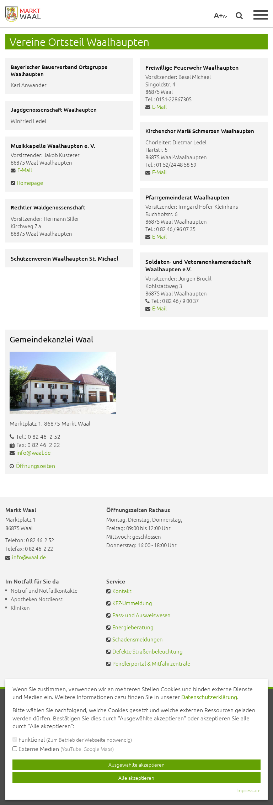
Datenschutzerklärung (209, 696)
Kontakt (122, 591)
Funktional (74, 739)
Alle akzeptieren (136, 777)
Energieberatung (133, 627)
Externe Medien (65, 748)
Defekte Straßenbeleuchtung (147, 651)
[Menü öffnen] (260, 15)
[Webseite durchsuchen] (239, 15)
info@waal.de (33, 452)
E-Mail (159, 106)
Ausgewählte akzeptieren (136, 764)
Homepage (30, 182)
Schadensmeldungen (137, 639)
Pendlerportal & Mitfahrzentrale (151, 663)
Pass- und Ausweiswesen (141, 615)
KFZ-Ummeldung (132, 603)
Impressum (248, 790)
